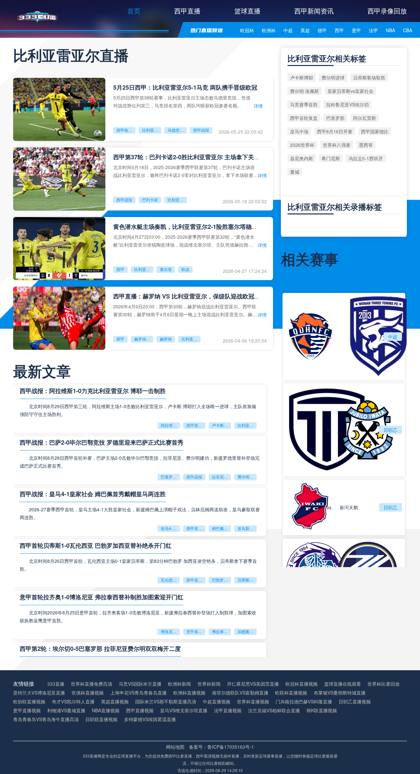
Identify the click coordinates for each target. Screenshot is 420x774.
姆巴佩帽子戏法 (221, 528)
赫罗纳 (166, 339)
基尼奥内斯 (301, 158)
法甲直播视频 (228, 710)
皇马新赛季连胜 (247, 528)
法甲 (373, 30)
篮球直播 (247, 10)
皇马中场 (299, 131)
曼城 (294, 171)
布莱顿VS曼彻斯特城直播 (340, 693)
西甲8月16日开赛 (334, 131)
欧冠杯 (247, 30)
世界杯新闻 (209, 684)
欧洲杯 (269, 30)
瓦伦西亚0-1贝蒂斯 (170, 580)
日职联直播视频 (101, 719)
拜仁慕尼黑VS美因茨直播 (253, 684)
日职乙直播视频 (355, 701)
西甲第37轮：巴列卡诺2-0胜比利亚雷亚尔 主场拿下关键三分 (192, 157)
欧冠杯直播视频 (301, 684)
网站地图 (175, 746)
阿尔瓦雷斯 (364, 118)
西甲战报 (201, 130)
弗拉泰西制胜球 (221, 631)
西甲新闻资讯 (314, 10)
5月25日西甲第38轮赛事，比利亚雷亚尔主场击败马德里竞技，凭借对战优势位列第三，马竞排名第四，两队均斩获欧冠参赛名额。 (181, 101)
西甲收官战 (126, 130)
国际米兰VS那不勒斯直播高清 (165, 701)
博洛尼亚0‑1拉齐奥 (170, 631)
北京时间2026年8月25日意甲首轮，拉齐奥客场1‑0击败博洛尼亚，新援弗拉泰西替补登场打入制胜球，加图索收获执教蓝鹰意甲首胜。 (138, 616)
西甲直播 (187, 10)
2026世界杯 (302, 145)
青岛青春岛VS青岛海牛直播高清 (46, 719)
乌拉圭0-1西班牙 (365, 158)
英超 (305, 30)
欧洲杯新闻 (179, 684)
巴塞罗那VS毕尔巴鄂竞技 (170, 476)
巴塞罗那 (335, 118)
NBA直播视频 (105, 710)
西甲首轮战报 (195, 528)
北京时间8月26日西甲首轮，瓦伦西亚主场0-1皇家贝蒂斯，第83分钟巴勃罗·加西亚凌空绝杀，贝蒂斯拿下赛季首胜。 (138, 565)
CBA (407, 30)
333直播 (55, 684)
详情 (258, 105)
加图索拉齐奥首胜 (247, 631)
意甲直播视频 (27, 710)
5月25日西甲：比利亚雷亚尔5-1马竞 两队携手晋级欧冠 (185, 87)
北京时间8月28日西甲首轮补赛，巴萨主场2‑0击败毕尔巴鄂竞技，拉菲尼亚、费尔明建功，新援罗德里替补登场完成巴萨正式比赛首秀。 (140, 461)
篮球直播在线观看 (342, 684)
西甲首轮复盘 (304, 118)
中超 (288, 30)
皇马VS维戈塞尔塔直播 (183, 710)
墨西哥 (366, 145)
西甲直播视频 (140, 710)
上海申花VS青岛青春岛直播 (138, 693)
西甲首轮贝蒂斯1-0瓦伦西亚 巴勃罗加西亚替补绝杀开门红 (96, 545)
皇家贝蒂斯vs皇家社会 (350, 91)
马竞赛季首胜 (304, 104)
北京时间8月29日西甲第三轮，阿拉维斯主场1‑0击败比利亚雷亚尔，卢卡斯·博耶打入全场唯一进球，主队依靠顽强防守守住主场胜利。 (138, 410)
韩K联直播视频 (321, 710)
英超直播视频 (115, 701)
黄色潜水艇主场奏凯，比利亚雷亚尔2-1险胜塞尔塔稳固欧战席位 (197, 226)
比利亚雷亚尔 (151, 130)
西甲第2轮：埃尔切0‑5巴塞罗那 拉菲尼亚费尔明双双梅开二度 (100, 648)
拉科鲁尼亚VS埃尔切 (347, 104)
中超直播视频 (216, 701)
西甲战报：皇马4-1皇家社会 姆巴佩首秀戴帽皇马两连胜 (93, 494)
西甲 (339, 30)
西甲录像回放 (387, 10)
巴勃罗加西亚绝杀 (221, 580)
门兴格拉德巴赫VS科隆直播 (304, 701)
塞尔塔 (166, 269)
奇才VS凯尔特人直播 (73, 701)
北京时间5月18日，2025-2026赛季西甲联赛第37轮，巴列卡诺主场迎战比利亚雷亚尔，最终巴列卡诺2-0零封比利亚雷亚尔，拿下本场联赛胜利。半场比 (185, 171)
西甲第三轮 (195, 425)
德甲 (322, 30)
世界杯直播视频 (253, 701)
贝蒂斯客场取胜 (247, 580)
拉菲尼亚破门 (221, 476)
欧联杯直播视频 (291, 693)
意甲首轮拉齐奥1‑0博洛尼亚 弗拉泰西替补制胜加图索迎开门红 (101, 597)
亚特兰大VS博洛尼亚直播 (39, 693)
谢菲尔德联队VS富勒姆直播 (240, 693)
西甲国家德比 (374, 131)
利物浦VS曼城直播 (66, 710)
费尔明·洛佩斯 (304, 91)
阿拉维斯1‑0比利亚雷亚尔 (170, 425)
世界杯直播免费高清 (91, 684)
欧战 (185, 269)
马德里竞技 (177, 130)
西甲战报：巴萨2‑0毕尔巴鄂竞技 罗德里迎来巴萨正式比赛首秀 (101, 442)
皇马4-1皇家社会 (170, 528)
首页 (133, 10)
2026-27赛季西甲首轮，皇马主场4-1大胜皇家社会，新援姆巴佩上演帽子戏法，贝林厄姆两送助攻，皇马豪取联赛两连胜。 (140, 513)
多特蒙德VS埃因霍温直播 (150, 719)
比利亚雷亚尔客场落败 (247, 425)
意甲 (356, 30)
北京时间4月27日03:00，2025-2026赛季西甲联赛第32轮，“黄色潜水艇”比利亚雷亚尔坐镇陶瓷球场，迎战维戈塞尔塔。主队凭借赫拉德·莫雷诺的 (183, 240)
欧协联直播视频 (29, 701)
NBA (390, 30)
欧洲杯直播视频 (189, 693)
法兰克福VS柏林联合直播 (274, 710)
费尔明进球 (247, 476)
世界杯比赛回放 (384, 684)
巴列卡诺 (150, 199)
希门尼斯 (331, 158)
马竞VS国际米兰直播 (140, 684)
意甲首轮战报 (195, 631)
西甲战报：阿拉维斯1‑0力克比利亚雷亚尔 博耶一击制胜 (93, 391)
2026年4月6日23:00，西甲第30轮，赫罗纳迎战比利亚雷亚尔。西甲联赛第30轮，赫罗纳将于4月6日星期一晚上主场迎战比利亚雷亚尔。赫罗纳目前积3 (185, 310)
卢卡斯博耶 (221, 425)
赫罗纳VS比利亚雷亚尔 (143, 339)
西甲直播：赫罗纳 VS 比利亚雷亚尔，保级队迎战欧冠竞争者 (192, 296)
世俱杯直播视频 (88, 693)
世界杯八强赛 (336, 145)
